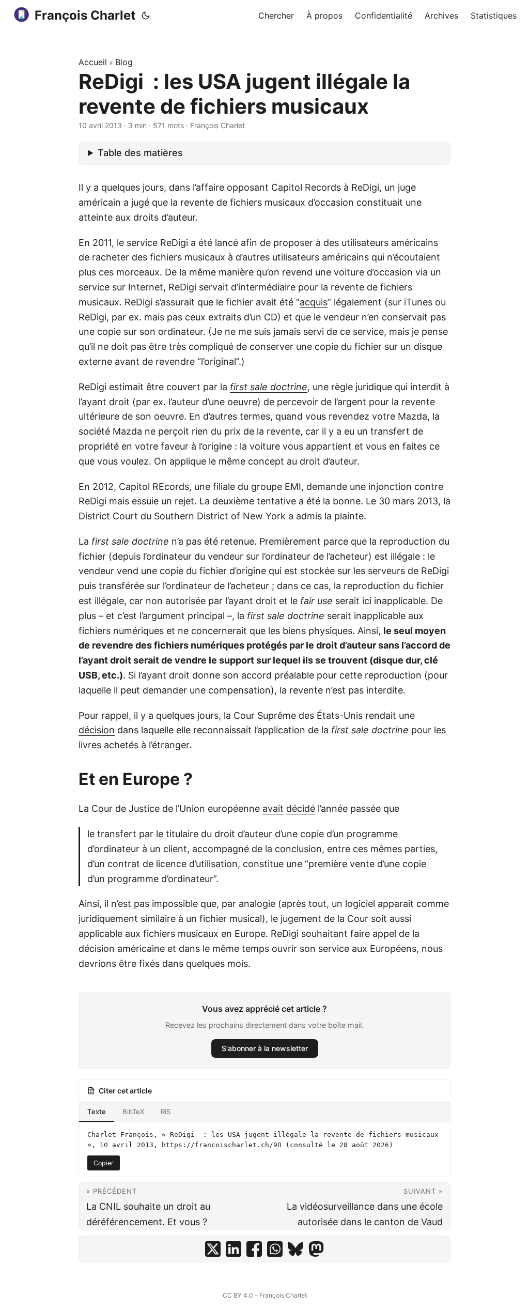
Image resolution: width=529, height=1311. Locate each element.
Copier (104, 1163)
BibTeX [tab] (133, 1111)
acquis (314, 302)
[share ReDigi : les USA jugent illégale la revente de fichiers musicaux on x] (213, 1249)
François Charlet (85, 15)
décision (97, 729)
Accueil (93, 62)
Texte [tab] (96, 1111)
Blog (124, 62)
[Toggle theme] (145, 15)
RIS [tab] (165, 1111)
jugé (140, 202)
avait (273, 808)
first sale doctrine (268, 386)
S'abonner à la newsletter (265, 1048)
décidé (300, 808)
